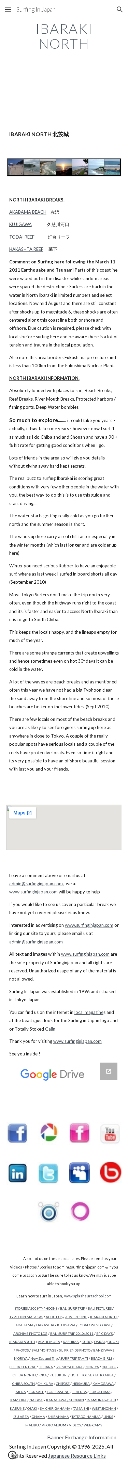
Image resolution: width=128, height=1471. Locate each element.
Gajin (50, 1029)
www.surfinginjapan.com (33, 891)
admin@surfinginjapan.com (36, 883)
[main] (64, 36)
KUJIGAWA (20, 224)
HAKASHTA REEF (26, 249)
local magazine (88, 1012)
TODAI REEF (21, 237)
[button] (8, 9)
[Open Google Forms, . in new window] (108, 1071)
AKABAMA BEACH (27, 212)
